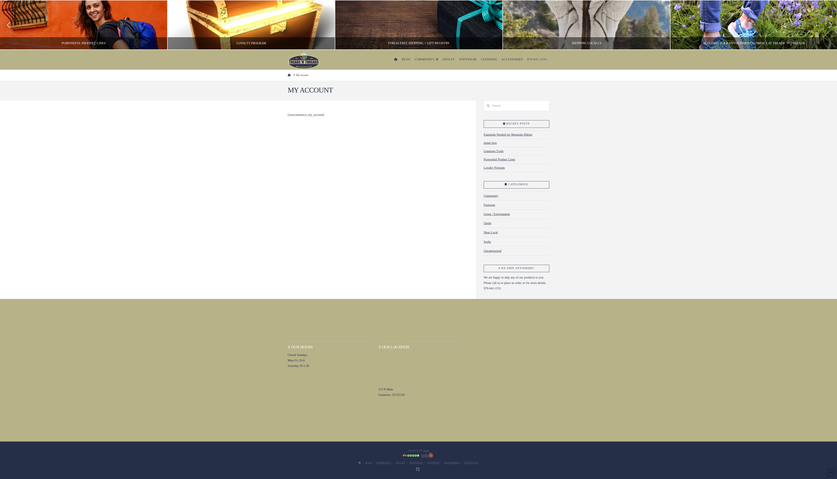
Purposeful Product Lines (499, 159)
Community (491, 195)
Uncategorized (492, 251)
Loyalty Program (494, 167)
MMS (426, 450)
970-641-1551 (471, 462)
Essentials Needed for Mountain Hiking (508, 134)
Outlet (487, 223)
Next (827, 25)
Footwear (489, 205)
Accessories (452, 462)
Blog (368, 462)
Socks (487, 241)
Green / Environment (497, 214)
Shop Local (491, 232)
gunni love (490, 143)
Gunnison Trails (494, 151)
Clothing (433, 462)
